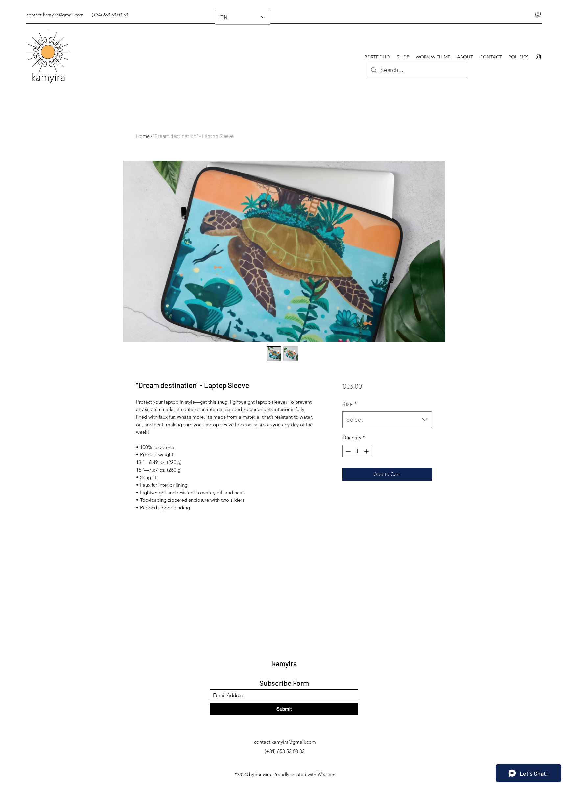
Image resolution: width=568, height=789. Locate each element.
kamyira (284, 663)
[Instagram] (538, 57)
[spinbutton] (357, 451)
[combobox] (387, 419)
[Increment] (367, 451)
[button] (538, 15)
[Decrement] (347, 451)
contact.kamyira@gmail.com (54, 15)
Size (349, 403)
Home (143, 136)
